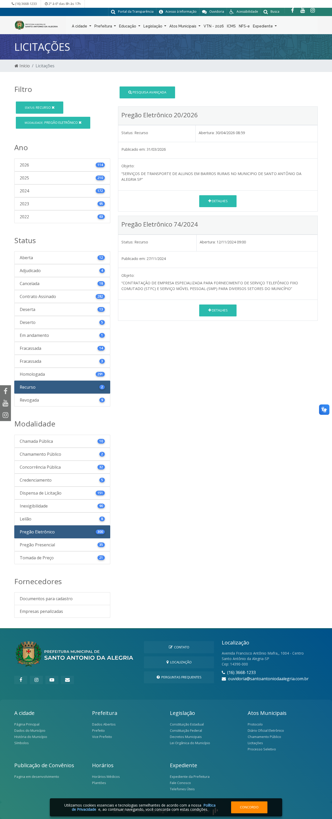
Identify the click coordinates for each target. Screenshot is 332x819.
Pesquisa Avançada (149, 92)
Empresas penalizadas (41, 611)
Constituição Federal (186, 730)
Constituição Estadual (187, 724)
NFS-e (244, 26)
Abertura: (207, 132)
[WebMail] (67, 680)
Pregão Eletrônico (52, 122)
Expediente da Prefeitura (190, 776)
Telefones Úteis (182, 789)
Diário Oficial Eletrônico (266, 730)
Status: (127, 132)
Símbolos (21, 743)
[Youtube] (303, 10)
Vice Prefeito (102, 736)
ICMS (231, 26)
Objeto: (127, 165)
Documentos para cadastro (46, 598)
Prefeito (98, 730)
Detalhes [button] (219, 201)
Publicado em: (133, 149)
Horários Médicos (106, 776)
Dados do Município (29, 730)
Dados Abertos (104, 724)
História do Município (30, 736)
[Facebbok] (20, 680)
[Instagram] (313, 10)
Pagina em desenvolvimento (36, 776)
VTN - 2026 (214, 26)
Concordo (249, 807)
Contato (180, 647)
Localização (180, 662)
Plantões (99, 782)
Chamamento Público (264, 736)
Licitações (255, 743)
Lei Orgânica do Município (190, 743)
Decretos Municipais (186, 736)
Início (24, 66)
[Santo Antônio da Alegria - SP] (36, 24)
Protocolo (255, 724)
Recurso (38, 107)
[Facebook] (292, 10)
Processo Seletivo (262, 749)
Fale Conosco (180, 782)
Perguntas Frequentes (181, 677)
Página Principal (26, 724)
